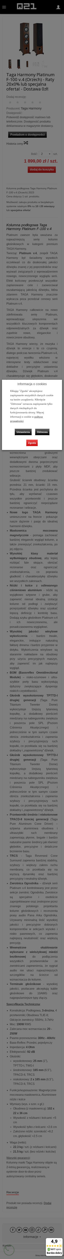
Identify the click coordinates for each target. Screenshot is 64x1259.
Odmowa (42, 432)
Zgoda (32, 442)
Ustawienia (23, 432)
